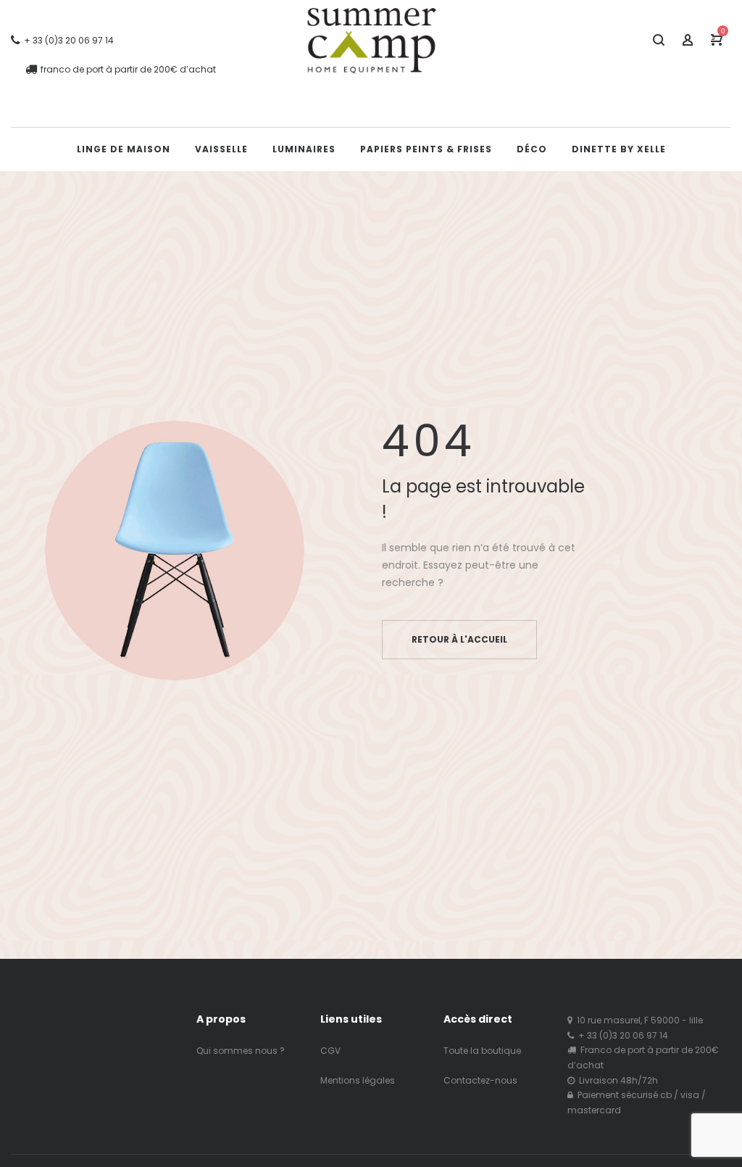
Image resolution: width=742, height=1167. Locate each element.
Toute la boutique (482, 1050)
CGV (330, 1050)
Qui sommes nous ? (240, 1050)
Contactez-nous (480, 1080)
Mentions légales (357, 1080)
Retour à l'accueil (459, 639)
